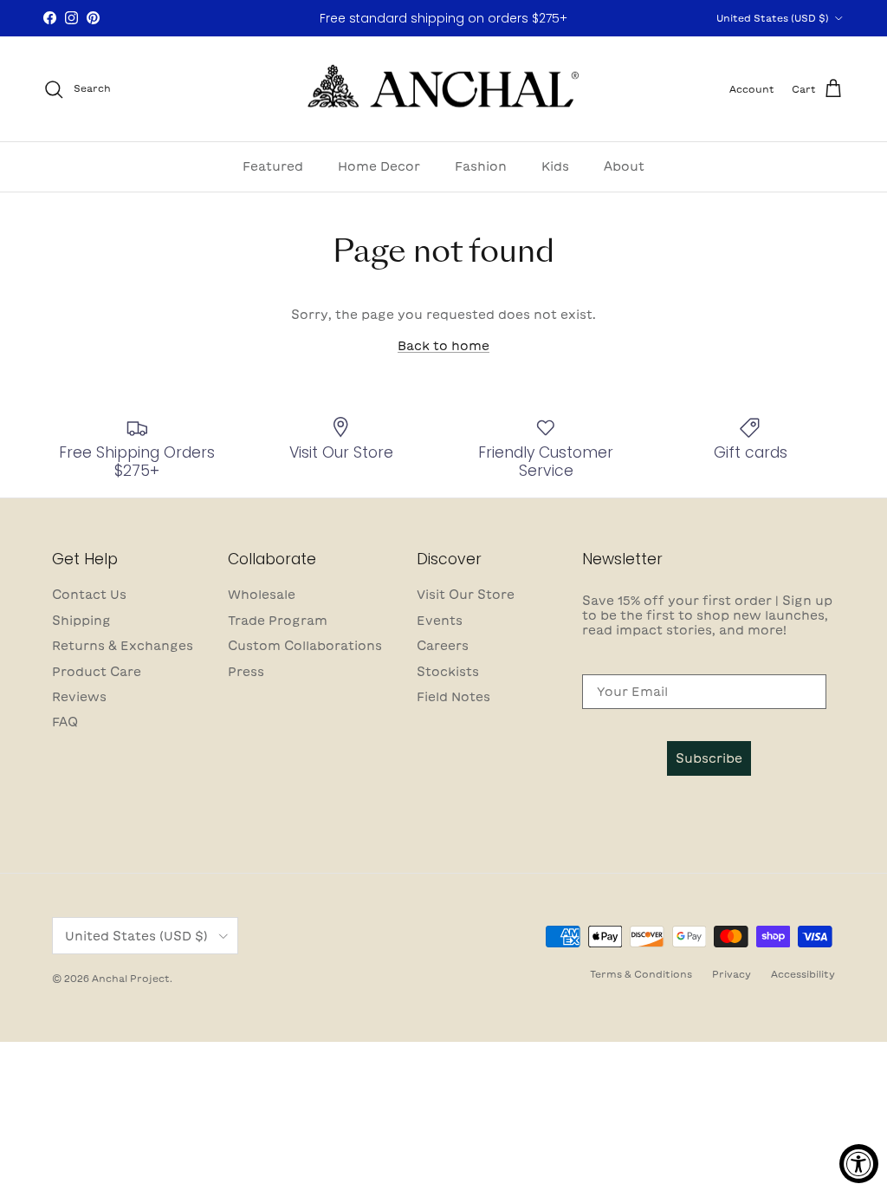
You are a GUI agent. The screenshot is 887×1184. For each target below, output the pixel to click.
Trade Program (277, 621)
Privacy (731, 974)
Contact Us (89, 595)
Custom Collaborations (305, 646)
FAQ (65, 722)
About (624, 166)
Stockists (448, 672)
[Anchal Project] (444, 89)
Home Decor (379, 166)
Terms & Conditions (641, 974)
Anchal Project (131, 978)
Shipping (81, 621)
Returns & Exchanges (122, 646)
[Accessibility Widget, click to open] (858, 1163)
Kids (555, 166)
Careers (443, 646)
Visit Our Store (466, 595)
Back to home (443, 346)
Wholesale (261, 595)
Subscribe (709, 758)
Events (440, 621)
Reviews (79, 697)
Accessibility (803, 974)
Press (246, 672)
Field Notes (453, 697)
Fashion (481, 166)
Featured (273, 166)
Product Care (96, 672)
